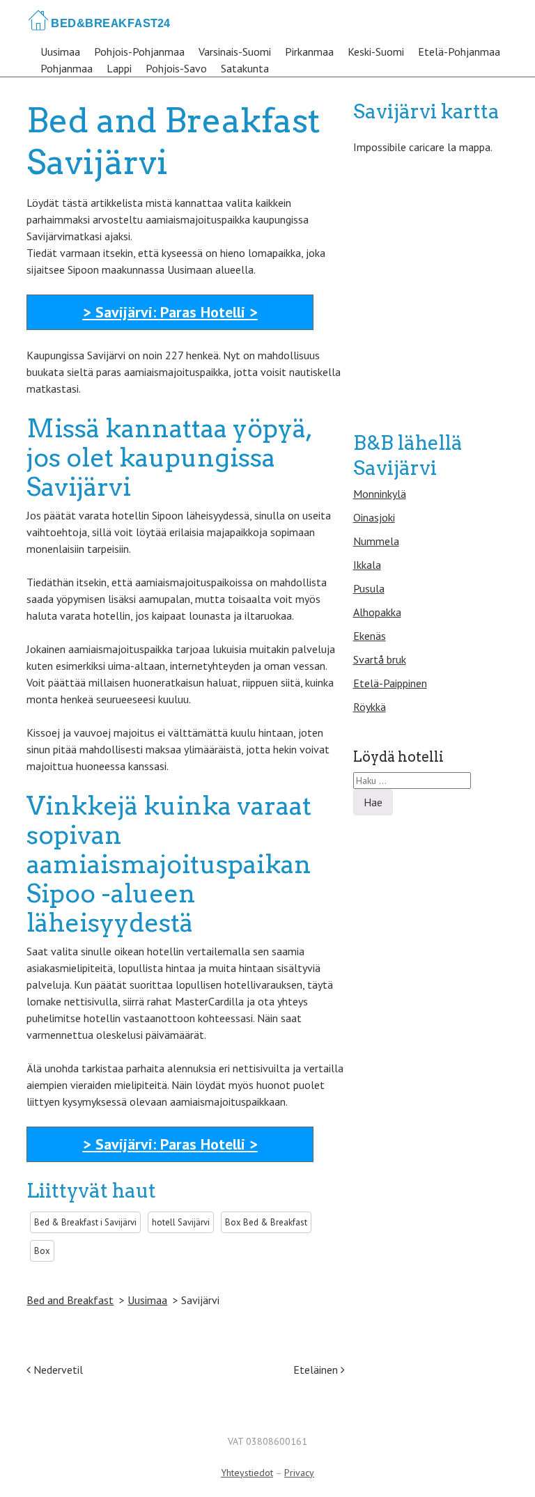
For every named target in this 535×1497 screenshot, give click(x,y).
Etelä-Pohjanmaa (459, 51)
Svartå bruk (379, 659)
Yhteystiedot (247, 1472)
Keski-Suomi (376, 51)
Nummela (376, 541)
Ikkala (367, 565)
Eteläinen (317, 1370)
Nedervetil (57, 1370)
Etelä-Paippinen (390, 683)
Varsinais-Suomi (235, 51)
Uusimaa (60, 51)
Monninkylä (379, 494)
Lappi (119, 68)
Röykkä (369, 707)
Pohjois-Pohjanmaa (139, 51)
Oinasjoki (374, 517)
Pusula (369, 588)
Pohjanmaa (66, 68)
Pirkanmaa (309, 51)
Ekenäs (369, 636)
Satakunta (245, 68)
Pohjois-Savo (176, 68)
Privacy (299, 1472)
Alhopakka (377, 612)
